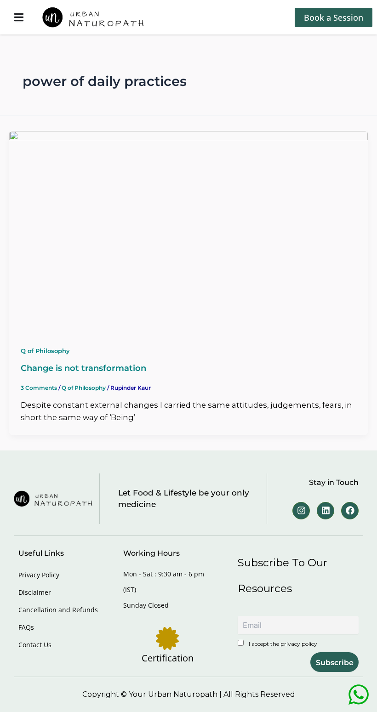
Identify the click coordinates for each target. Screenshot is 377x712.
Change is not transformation (83, 368)
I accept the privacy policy (282, 643)
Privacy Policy (38, 574)
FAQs (26, 627)
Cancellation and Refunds (58, 609)
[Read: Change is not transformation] (188, 231)
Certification (168, 658)
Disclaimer (34, 592)
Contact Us (34, 644)
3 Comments (39, 388)
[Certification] (167, 638)
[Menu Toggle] (18, 17)
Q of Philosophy (45, 350)
